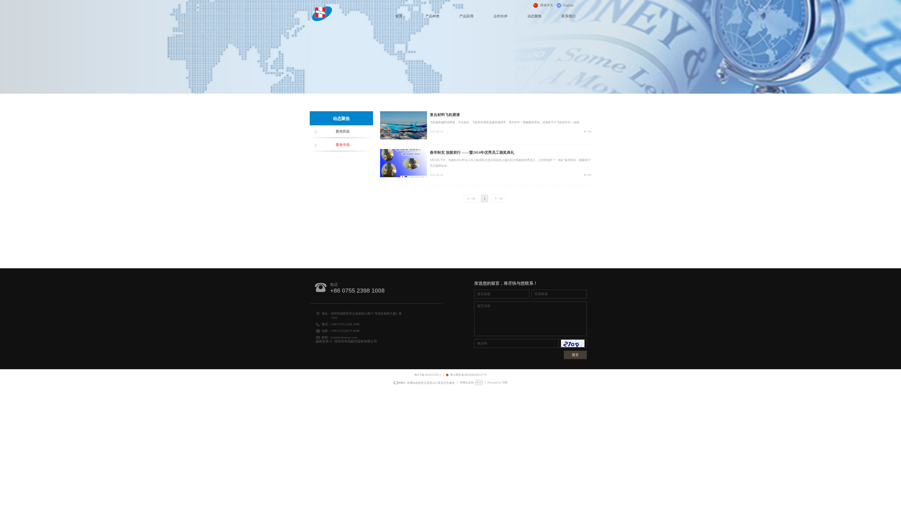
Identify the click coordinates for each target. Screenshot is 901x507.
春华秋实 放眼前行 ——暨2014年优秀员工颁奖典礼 (472, 152)
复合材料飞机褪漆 (445, 115)
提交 (575, 355)
